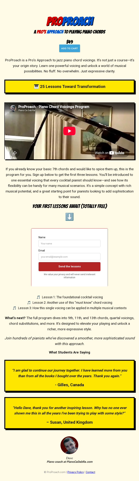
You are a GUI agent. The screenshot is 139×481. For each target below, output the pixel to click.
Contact (90, 472)
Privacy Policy (76, 472)
